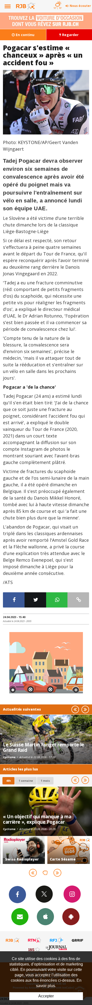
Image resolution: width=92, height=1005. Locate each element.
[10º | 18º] (57, 0)
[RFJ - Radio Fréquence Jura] (56, 940)
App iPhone (45, 916)
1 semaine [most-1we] (26, 780)
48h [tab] (8, 780)
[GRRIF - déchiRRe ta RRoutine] (78, 940)
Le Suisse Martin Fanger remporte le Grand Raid (43, 747)
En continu (24, 34)
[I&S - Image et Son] (34, 949)
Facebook (17, 894)
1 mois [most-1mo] (45, 780)
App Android (70, 916)
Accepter (46, 996)
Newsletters (19, 916)
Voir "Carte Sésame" (66, 850)
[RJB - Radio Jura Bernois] (12, 940)
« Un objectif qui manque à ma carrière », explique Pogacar (37, 819)
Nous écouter (80, 6)
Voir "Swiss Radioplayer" (21, 850)
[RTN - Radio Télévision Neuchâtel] (34, 940)
